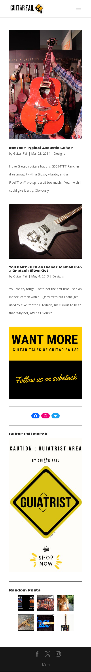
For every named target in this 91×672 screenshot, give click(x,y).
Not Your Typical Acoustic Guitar (41, 148)
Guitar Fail (20, 153)
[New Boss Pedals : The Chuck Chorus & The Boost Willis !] (26, 610)
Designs (59, 153)
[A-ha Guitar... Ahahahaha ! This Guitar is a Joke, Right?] (45, 630)
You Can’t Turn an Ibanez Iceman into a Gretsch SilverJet (45, 269)
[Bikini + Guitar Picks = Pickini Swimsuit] (65, 610)
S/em (46, 664)
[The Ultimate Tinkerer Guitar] (65, 630)
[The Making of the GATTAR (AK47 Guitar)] (26, 630)
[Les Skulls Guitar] (45, 610)
